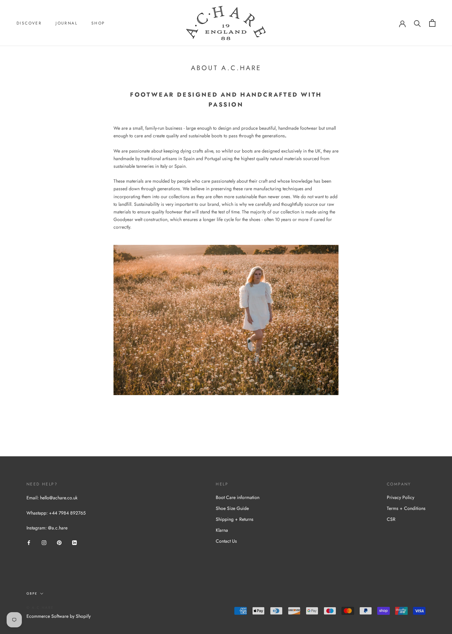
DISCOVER (29, 23)
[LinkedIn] (74, 542)
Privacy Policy (400, 497)
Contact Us (226, 541)
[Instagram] (44, 542)
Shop (98, 23)
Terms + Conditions (406, 508)
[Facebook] (28, 542)
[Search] (417, 23)
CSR (391, 519)
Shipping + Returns (234, 519)
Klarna (222, 530)
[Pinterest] (59, 542)
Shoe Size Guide (232, 508)
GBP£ (31, 593)
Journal (66, 23)
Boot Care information (237, 497)
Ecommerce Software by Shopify (58, 616)
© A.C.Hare (40, 607)
